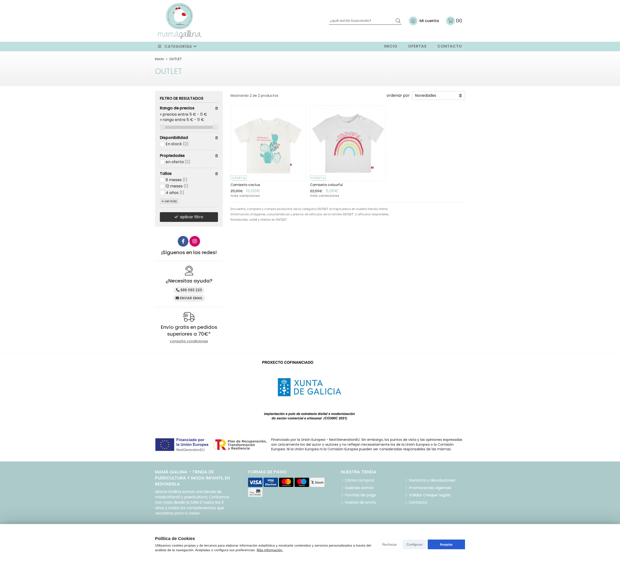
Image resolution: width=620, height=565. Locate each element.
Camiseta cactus (245, 184)
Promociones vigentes (430, 488)
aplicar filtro (191, 217)
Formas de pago (360, 495)
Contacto (418, 502)
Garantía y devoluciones (432, 480)
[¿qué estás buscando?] (365, 20)
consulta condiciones (189, 341)
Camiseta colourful (326, 184)
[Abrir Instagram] (195, 241)
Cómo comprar (360, 480)
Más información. (270, 550)
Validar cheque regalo (430, 495)
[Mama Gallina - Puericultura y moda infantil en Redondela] (180, 21)
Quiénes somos (359, 488)
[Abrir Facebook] (183, 241)
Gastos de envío (360, 502)
